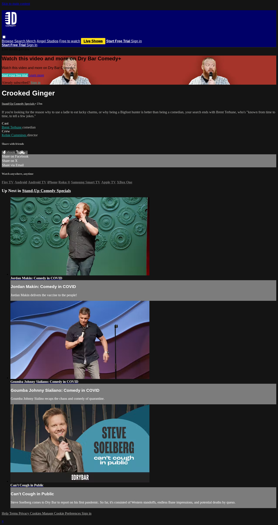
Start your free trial (15, 75)
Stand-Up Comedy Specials (18, 103)
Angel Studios (47, 41)
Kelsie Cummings (14, 135)
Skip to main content (16, 3)
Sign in (136, 41)
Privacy (24, 513)
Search (20, 41)
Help (5, 513)
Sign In (31, 45)
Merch (31, 41)
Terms (14, 513)
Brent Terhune (12, 127)
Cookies (36, 513)
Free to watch (69, 41)
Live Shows (93, 41)
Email (24, 152)
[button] (4, 37)
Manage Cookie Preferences (62, 513)
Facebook (9, 152)
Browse (8, 41)
